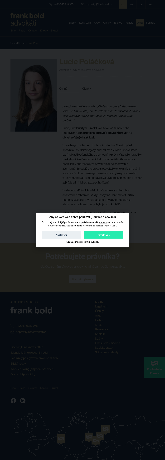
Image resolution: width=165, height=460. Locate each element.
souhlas (103, 222)
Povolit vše (103, 235)
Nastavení (61, 235)
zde (96, 242)
